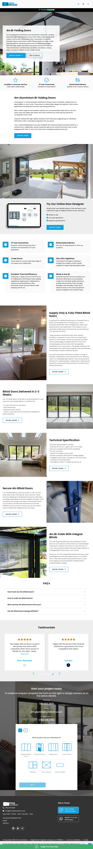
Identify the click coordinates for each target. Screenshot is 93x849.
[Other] (24, 665)
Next (59, 673)
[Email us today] (83, 4)
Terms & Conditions (73, 840)
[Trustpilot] (68, 665)
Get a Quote (35, 55)
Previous (34, 673)
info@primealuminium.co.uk (46, 711)
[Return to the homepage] (10, 4)
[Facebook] (13, 828)
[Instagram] (22, 828)
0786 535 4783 (46, 720)
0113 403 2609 (46, 703)
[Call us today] (78, 4)
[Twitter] (18, 828)
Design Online (15, 55)
